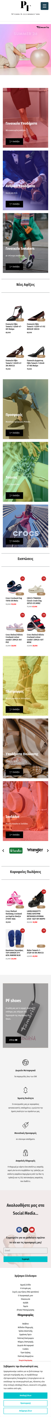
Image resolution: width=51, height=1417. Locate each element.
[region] (25, 1389)
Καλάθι (25, 1303)
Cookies (26, 1349)
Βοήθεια (25, 1324)
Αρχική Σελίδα (25, 1285)
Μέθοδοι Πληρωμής (25, 1327)
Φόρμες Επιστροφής (25, 1342)
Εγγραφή (25, 1259)
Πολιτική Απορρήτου (25, 1356)
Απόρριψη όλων (25, 1411)
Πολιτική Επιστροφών (25, 1338)
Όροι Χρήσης (26, 1352)
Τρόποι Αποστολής (26, 1331)
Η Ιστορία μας (25, 1288)
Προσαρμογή (25, 1403)
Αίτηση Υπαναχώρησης (25, 1310)
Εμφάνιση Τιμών (25, 1334)
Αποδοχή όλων (25, 1395)
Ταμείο (25, 1306)
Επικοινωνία (25, 1299)
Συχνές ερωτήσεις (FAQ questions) (25, 1292)
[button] (3, 850)
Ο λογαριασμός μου (25, 1295)
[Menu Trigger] (44, 6)
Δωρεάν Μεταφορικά (25, 1345)
